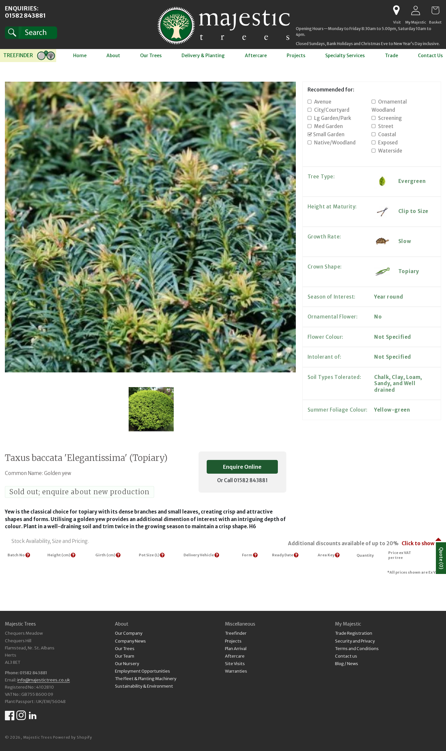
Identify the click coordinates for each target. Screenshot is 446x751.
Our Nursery (127, 663)
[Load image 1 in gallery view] (151, 409)
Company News (130, 641)
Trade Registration (353, 633)
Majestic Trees (37, 737)
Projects (233, 641)
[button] (31, 32)
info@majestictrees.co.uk (43, 680)
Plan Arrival (236, 648)
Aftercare (235, 656)
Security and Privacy (355, 641)
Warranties (236, 671)
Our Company (128, 633)
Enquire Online (242, 467)
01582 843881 (25, 15)
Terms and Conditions (357, 648)
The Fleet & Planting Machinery (145, 678)
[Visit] (396, 10)
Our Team (124, 656)
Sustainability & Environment (144, 686)
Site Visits (235, 663)
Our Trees (125, 648)
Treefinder (236, 633)
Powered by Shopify (72, 737)
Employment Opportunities (142, 671)
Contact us (346, 656)
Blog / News (346, 663)
